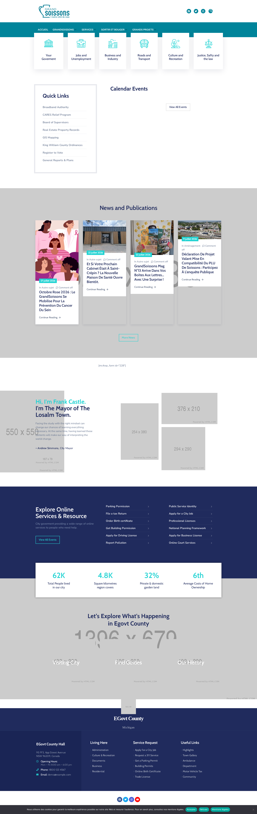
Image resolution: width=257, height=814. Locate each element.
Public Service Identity (182, 506)
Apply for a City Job (181, 513)
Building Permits (144, 765)
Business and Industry (113, 57)
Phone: (53, 769)
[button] (210, 11)
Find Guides (128, 662)
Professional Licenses (182, 521)
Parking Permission (118, 506)
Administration (100, 749)
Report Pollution (116, 542)
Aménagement (192, 246)
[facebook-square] (189, 11)
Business (97, 765)
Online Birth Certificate (148, 771)
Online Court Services (182, 542)
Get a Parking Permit (146, 760)
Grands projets (142, 29)
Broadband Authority (56, 107)
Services (87, 29)
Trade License (142, 776)
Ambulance (189, 760)
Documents (98, 760)
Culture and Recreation (175, 57)
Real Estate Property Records (61, 130)
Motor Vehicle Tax (192, 771)
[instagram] (203, 11)
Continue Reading (48, 317)
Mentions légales (220, 809)
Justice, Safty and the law (208, 57)
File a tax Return (116, 513)
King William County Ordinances (63, 145)
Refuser (204, 809)
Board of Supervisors (56, 122)
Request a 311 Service (146, 755)
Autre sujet (48, 287)
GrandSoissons (63, 29)
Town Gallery (190, 755)
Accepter (191, 809)
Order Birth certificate (119, 521)
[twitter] (196, 11)
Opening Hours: (49, 761)
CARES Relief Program (57, 115)
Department (189, 765)
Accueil (43, 29)
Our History (191, 662)
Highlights (188, 749)
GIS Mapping (51, 137)
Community (189, 776)
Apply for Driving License (121, 535)
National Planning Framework (187, 528)
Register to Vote (53, 152)
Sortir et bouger (112, 29)
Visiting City (66, 662)
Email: (56, 774)
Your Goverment (49, 57)
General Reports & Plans (58, 160)
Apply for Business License (185, 535)
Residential (98, 771)
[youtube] (137, 799)
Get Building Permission (120, 528)
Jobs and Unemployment (81, 57)
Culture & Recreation (103, 755)
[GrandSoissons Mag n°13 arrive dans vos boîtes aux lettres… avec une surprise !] (152, 237)
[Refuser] (253, 809)
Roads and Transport (144, 57)
